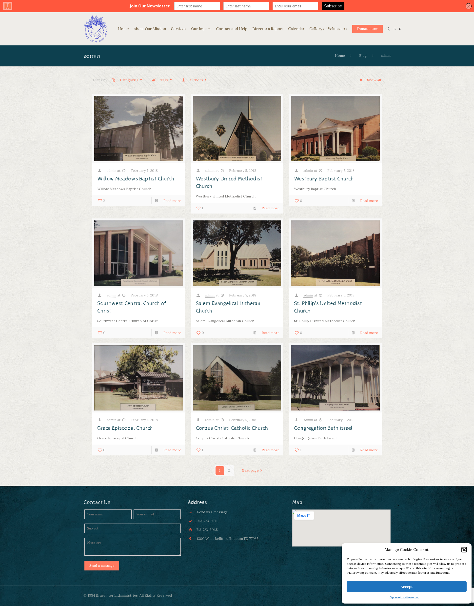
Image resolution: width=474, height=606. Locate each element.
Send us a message (212, 512)
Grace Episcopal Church (125, 428)
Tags (164, 80)
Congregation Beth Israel (323, 428)
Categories (129, 80)
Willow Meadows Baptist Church (135, 179)
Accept (407, 586)
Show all (374, 80)
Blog (363, 55)
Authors (196, 80)
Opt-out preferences (404, 597)
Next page (250, 470)
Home (340, 55)
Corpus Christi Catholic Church (232, 428)
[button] (464, 549)
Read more (172, 200)
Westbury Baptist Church (324, 179)
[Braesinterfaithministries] (95, 29)
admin (111, 170)
